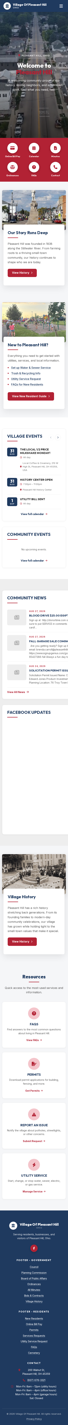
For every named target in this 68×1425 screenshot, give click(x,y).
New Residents (34, 1318)
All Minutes (34, 1289)
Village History (34, 1301)
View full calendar (32, 514)
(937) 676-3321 (36, 1380)
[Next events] (58, 437)
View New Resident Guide (29, 396)
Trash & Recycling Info (25, 373)
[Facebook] (34, 1248)
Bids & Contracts (34, 1295)
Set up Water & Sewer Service (31, 367)
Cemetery (34, 1352)
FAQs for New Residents (27, 384)
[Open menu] (61, 6)
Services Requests (34, 1335)
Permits (34, 1329)
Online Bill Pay (34, 1324)
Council (34, 1266)
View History (20, 272)
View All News (16, 692)
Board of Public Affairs (34, 1278)
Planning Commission (34, 1272)
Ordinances (34, 1284)
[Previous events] (51, 437)
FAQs (34, 1347)
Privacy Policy (34, 1419)
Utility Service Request (26, 379)
